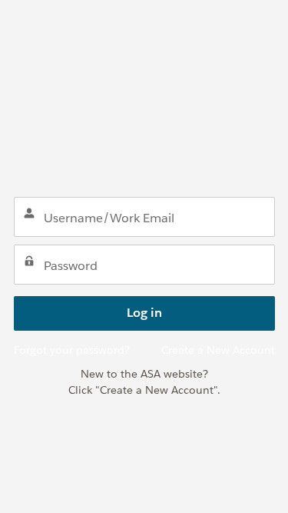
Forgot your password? (72, 350)
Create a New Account (218, 350)
